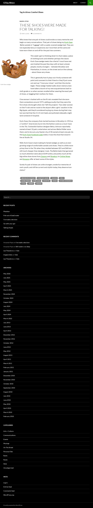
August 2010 (7, 392)
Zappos (44, 156)
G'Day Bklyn (9, 2)
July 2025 (6, 278)
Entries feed (7, 487)
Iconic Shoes (26, 181)
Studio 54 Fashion (66, 181)
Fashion (54, 178)
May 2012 (6, 351)
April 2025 (7, 286)
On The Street (8, 447)
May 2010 (6, 404)
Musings (6, 443)
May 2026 (6, 274)
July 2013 (6, 323)
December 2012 (9, 335)
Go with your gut (9, 224)
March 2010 (7, 412)
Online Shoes (65, 156)
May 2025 (6, 282)
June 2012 (7, 347)
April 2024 (7, 314)
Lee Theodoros (8, 251)
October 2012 (8, 343)
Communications (9, 435)
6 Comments (37, 33)
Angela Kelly (7, 255)
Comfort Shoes (43, 178)
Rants (5, 456)
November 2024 (9, 294)
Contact (83, 2)
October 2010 (8, 384)
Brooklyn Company (28, 178)
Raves (22, 21)
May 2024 (6, 310)
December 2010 (9, 376)
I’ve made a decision (10, 219)
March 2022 (7, 318)
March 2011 (7, 363)
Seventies (46, 181)
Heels (62, 178)
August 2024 (7, 302)
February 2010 (8, 416)
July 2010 (6, 396)
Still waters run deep (23, 247)
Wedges (39, 183)
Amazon (26, 159)
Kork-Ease (68, 42)
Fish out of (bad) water (11, 215)
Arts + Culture (8, 431)
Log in (5, 483)
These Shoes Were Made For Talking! (43, 27)
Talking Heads (8, 228)
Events (5, 439)
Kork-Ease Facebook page (33, 135)
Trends (30, 183)
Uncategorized (8, 468)
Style (27, 21)
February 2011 (8, 367)
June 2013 (7, 327)
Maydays (6, 211)
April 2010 (7, 408)
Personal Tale (8, 452)
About (75, 2)
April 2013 (7, 331)
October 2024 (8, 298)
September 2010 (9, 388)
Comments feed (9, 491)
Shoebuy (53, 156)
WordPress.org (8, 495)
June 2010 (7, 400)
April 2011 (7, 359)
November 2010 (9, 380)
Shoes (55, 181)
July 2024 (6, 306)
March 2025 (7, 290)
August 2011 (7, 355)
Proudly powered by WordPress (12, 505)
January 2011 (8, 371)
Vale (17, 251)
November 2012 (9, 339)
